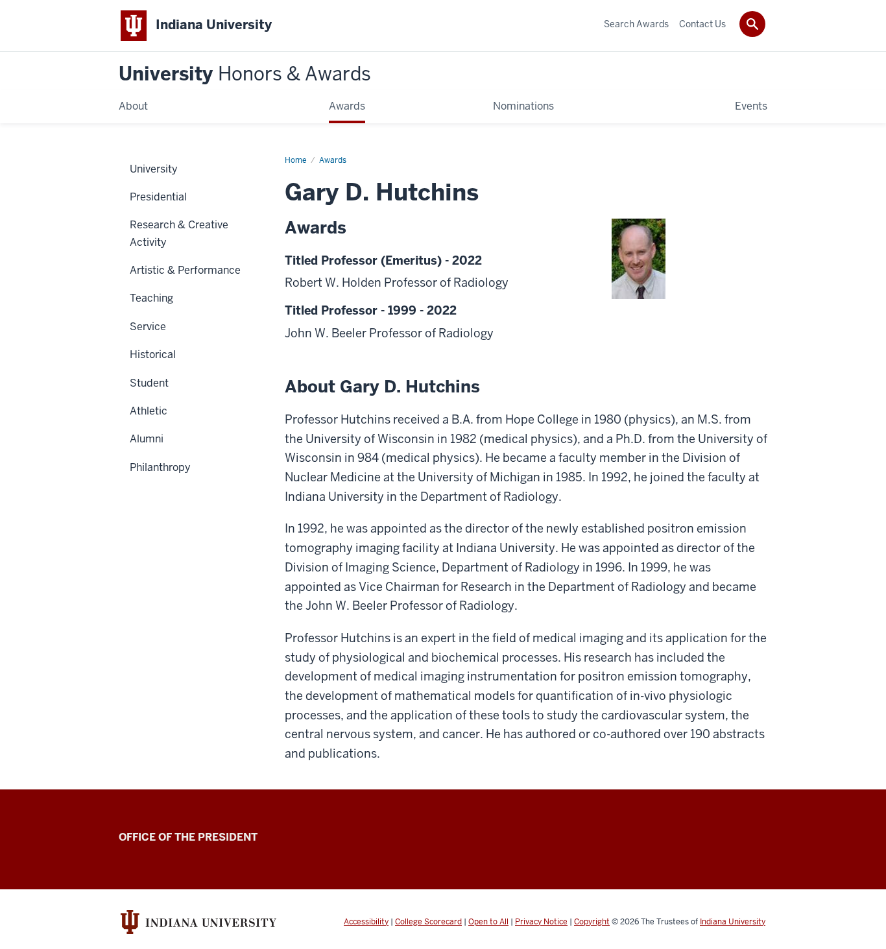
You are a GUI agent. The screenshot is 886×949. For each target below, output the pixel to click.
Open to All (488, 922)
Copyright (592, 922)
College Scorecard (428, 922)
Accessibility (366, 922)
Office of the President (188, 837)
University (245, 74)
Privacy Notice (541, 922)
